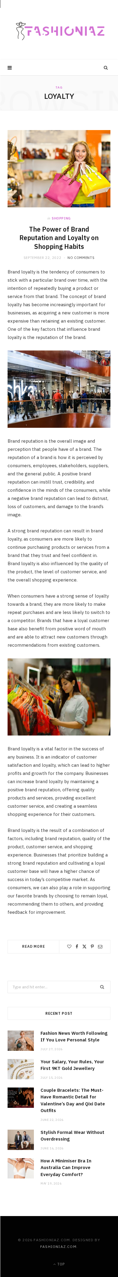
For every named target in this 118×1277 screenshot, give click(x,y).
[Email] (100, 946)
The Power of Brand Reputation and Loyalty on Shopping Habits (59, 238)
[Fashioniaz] (59, 30)
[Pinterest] (92, 946)
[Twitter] (84, 946)
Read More (33, 946)
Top (60, 1264)
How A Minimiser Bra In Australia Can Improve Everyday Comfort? (66, 1167)
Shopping (61, 218)
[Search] (106, 67)
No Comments (80, 258)
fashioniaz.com (58, 1246)
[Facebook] (77, 946)
